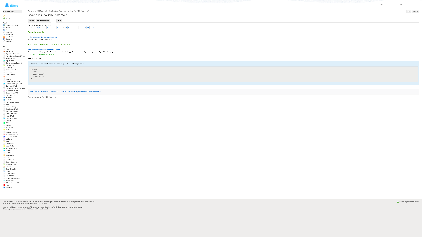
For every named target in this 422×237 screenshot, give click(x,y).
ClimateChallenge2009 (13, 84)
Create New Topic (11, 25)
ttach (37, 91)
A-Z (53, 21)
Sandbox (8, 167)
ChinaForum (10, 77)
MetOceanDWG (11, 148)
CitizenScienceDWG (12, 81)
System (8, 171)
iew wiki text (72, 91)
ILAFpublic (9, 123)
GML (7, 104)
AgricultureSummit (12, 54)
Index (7, 27)
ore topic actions (94, 91)
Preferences (9, 41)
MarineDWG (9, 144)
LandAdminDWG (11, 137)
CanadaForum (10, 74)
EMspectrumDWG (11, 93)
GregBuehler (84, 11)
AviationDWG (10, 58)
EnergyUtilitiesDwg (12, 102)
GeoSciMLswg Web (55, 11)
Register (8, 18)
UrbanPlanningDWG (12, 178)
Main (7, 141)
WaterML (8, 187)
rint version (45, 91)
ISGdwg (8, 125)
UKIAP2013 (9, 176)
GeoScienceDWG (11, 109)
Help (59, 21)
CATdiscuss (9, 65)
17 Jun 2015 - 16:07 (36, 54)
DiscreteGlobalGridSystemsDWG (17, 88)
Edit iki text (82, 91)
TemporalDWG (10, 173)
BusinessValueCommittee (14, 63)
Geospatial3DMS (11, 114)
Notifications (9, 34)
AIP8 (7, 49)
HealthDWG (9, 116)
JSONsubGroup (11, 132)
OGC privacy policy (40, 203)
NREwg (8, 150)
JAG (7, 130)
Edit (409, 11)
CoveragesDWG (11, 86)
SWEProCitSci (10, 164)
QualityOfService (11, 162)
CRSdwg (8, 72)
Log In (8, 16)
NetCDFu (8, 153)
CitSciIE (8, 79)
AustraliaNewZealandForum (15, 56)
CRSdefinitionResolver (13, 70)
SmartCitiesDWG (11, 169)
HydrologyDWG (11, 118)
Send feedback (43, 209)
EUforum (8, 97)
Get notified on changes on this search (43, 37)
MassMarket (9, 146)
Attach (415, 11)
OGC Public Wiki (42, 11)
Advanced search (43, 21)
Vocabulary (9, 180)
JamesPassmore (49, 54)
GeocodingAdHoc (11, 111)
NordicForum (10, 155)
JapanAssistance (11, 134)
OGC (7, 157)
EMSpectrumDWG (12, 91)
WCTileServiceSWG (12, 183)
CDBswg (8, 67)
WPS (7, 185)
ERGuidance (10, 95)
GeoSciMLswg (8, 11)
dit (31, 91)
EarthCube (9, 100)
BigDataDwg (9, 61)
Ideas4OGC (9, 127)
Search (31, 21)
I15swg (8, 120)
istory (53, 91)
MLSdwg (8, 139)
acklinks (63, 91)
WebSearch (67, 11)
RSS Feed (9, 37)
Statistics (8, 39)
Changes (8, 32)
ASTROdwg (9, 51)
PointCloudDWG (11, 160)
